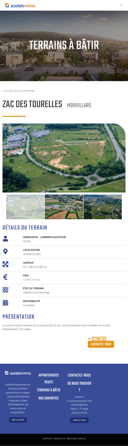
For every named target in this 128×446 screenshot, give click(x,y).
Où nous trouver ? (79, 387)
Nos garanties (48, 398)
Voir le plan (79, 420)
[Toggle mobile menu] (121, 5)
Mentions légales (76, 439)
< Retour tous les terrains (18, 91)
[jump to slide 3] (103, 206)
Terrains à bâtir (48, 390)
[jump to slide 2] (64, 206)
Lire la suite (18, 420)
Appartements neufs (49, 378)
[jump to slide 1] (25, 206)
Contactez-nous (101, 344)
